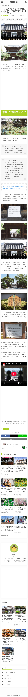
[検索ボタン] (26, 2)
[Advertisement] (14, 90)
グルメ (6, 675)
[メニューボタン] (2, 2)
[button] (5, 436)
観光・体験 (5, 15)
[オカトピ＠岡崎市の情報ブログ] (14, 2)
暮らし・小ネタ (8, 681)
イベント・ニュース (9, 672)
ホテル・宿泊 (7, 678)
